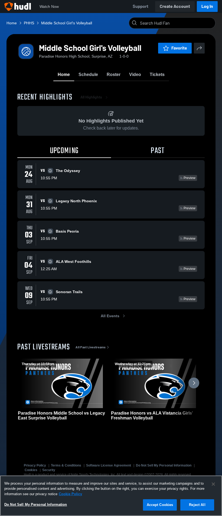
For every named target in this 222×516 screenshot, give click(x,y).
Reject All (197, 505)
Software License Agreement (108, 465)
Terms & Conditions (66, 465)
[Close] (213, 484)
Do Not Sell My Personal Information (163, 465)
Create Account (175, 6)
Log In (207, 6)
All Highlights (91, 97)
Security (48, 470)
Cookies (31, 470)
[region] (111, 495)
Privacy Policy (35, 465)
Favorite (179, 48)
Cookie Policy (70, 494)
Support (140, 6)
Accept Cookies (160, 505)
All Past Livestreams (91, 347)
